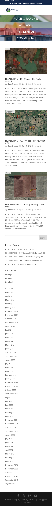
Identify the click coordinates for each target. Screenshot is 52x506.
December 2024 (11, 311)
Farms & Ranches (26, 18)
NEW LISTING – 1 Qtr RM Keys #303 (19, 249)
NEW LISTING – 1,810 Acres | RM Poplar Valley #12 (23, 80)
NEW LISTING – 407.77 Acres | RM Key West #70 (25, 141)
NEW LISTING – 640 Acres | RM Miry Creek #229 (24, 205)
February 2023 (10, 375)
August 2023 (10, 360)
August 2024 (10, 326)
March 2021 (10, 454)
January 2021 (10, 461)
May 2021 (9, 446)
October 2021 (10, 427)
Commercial (26, 38)
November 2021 (11, 424)
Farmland (37, 84)
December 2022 (11, 382)
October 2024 (10, 319)
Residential (26, 32)
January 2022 (10, 416)
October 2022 (10, 390)
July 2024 (8, 330)
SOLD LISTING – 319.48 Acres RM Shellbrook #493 (25, 253)
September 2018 (11, 480)
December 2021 (11, 420)
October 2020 (10, 472)
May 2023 (9, 367)
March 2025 (10, 300)
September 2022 (11, 394)
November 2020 (11, 469)
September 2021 (11, 431)
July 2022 (8, 401)
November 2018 (11, 476)
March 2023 (10, 371)
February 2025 (10, 304)
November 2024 (11, 315)
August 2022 (10, 397)
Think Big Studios (28, 500)
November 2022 (11, 386)
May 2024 (9, 337)
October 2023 (10, 352)
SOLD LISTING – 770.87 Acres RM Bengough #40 (24, 256)
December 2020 (11, 465)
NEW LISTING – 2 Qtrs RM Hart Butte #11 (21, 264)
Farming (8, 278)
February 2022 (10, 412)
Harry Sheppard (13, 84)
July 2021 (8, 439)
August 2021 (10, 435)
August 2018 (10, 484)
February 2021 (10, 457)
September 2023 (11, 356)
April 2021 (9, 450)
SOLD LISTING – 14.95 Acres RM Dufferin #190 (23, 260)
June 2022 (9, 405)
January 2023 (10, 379)
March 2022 (10, 409)
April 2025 (9, 296)
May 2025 (9, 292)
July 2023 (8, 364)
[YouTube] (35, 495)
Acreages (26, 25)
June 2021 (9, 442)
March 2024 (10, 345)
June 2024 (9, 334)
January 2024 (10, 349)
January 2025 (10, 307)
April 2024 (9, 341)
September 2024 (11, 322)
